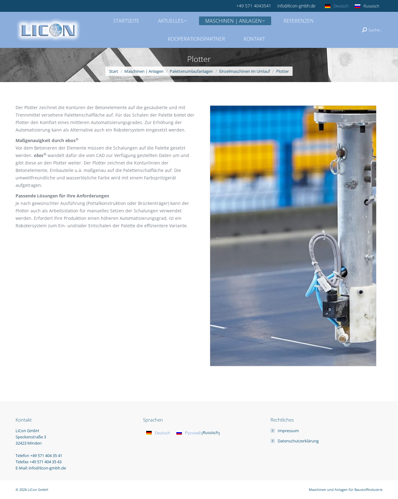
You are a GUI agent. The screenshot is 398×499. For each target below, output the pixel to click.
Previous (219, 237)
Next (367, 237)
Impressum (288, 430)
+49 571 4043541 (253, 6)
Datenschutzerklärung (298, 441)
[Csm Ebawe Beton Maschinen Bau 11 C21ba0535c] (308, 235)
